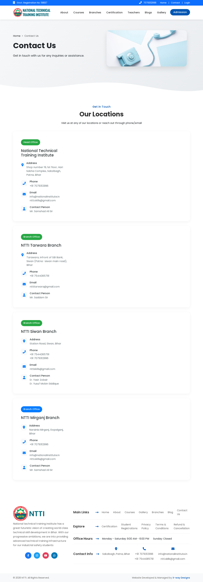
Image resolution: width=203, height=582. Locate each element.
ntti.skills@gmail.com (43, 200)
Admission (180, 12)
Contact (175, 2)
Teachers (134, 12)
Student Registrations (129, 526)
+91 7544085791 (39, 276)
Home (163, 2)
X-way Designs (181, 577)
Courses (78, 12)
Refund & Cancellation (182, 526)
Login (187, 2)
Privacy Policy (146, 526)
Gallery (161, 12)
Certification (114, 12)
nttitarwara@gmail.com (45, 286)
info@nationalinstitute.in (45, 196)
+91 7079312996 (39, 186)
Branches (95, 12)
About (64, 12)
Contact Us (182, 512)
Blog (170, 512)
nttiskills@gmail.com (42, 369)
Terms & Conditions (162, 526)
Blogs (148, 12)
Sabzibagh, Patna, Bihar (116, 554)
